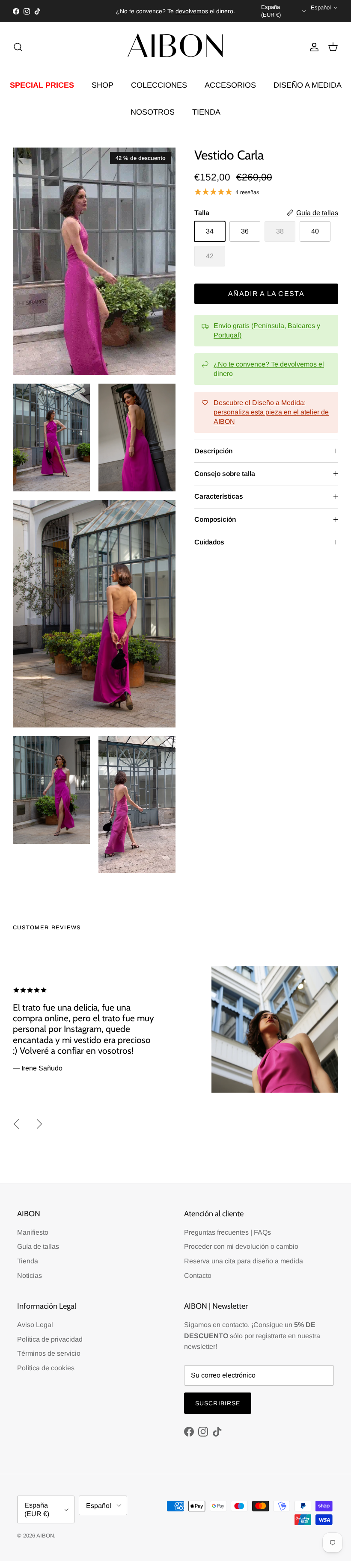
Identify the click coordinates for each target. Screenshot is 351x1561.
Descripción (213, 451)
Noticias (29, 1275)
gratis (141, 11)
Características (218, 496)
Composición (215, 519)
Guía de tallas (38, 1246)
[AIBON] (175, 47)
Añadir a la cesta (266, 293)
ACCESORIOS (230, 85)
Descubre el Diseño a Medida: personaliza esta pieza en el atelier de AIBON (271, 412)
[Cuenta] (312, 47)
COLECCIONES (159, 85)
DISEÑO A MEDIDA (308, 85)
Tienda (27, 1261)
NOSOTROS (153, 112)
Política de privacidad (50, 1339)
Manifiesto (32, 1232)
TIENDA (206, 112)
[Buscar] (18, 47)
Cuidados (209, 542)
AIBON (45, 1535)
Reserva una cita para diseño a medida (243, 1261)
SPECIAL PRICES (42, 85)
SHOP (102, 85)
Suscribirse (217, 1403)
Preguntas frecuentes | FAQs (227, 1232)
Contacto (197, 1275)
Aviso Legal (35, 1324)
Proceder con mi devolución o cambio (241, 1246)
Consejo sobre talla (224, 473)
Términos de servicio (48, 1353)
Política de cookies (45, 1368)
